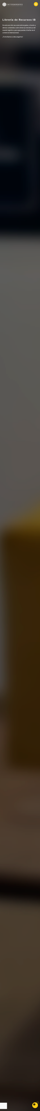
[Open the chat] (35, 1106)
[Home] (12, 4)
